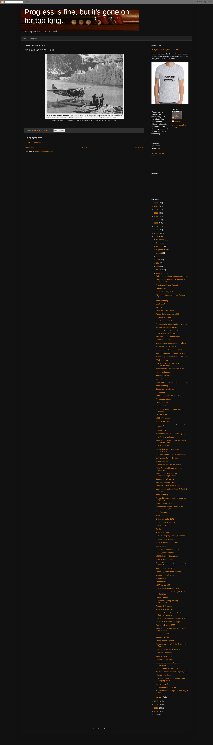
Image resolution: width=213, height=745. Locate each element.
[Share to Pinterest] (64, 130)
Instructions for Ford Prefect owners (170, 369)
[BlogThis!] (57, 130)
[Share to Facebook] (62, 130)
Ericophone (160, 392)
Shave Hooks (161, 578)
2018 (156, 230)
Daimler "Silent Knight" (164, 539)
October (159, 246)
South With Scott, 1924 (165, 609)
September (160, 250)
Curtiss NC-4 (161, 526)
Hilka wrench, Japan (164, 675)
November (160, 243)
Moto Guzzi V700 (162, 637)
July (158, 256)
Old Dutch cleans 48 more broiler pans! (171, 455)
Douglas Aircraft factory (165, 479)
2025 (156, 206)
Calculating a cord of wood (166, 321)
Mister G (177, 122)
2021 (156, 220)
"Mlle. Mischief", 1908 (164, 559)
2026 (156, 203)
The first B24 (161, 430)
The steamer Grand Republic (167, 285)
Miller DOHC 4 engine (164, 656)
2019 (156, 226)
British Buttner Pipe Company (167, 588)
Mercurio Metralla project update (168, 465)
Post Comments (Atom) (44, 152)
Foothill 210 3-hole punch (166, 346)
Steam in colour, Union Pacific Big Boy (170, 434)
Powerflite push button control (167, 549)
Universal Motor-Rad (164, 317)
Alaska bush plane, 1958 (165, 625)
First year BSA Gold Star (165, 482)
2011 (156, 715)
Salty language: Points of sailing (168, 396)
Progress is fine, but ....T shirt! (165, 49)
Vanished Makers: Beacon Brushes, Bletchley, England (170, 614)
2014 (156, 704)
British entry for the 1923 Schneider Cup (171, 356)
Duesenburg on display (165, 389)
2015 (156, 701)
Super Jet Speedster (164, 653)
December (160, 240)
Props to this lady (162, 421)
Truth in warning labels (164, 660)
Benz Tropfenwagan (163, 512)
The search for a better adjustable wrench (172, 324)
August (159, 253)
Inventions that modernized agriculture (171, 343)
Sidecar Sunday (162, 301)
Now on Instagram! (30, 39)
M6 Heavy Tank (162, 415)
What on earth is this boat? (166, 327)
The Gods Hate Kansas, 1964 (167, 486)
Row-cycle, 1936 (162, 532)
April (158, 266)
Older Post (139, 147)
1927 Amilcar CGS (163, 585)
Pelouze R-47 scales (164, 606)
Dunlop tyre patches (163, 684)
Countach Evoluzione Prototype (168, 622)
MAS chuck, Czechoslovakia (167, 458)
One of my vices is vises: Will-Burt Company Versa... (169, 364)
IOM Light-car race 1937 (165, 568)
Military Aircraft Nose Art (165, 641)
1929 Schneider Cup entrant (167, 556)
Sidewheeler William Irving (166, 634)
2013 (156, 708)
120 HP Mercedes (163, 418)
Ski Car (158, 529)
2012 (156, 711)
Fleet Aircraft (161, 288)
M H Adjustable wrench (165, 553)
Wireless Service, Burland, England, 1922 (172, 672)
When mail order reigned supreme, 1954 (171, 382)
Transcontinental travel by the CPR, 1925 (172, 618)
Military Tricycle (162, 402)
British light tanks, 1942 (165, 519)
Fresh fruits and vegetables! (167, 543)
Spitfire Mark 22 (162, 461)
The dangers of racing (164, 399)
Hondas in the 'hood (163, 582)
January (159, 697)
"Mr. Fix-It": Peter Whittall (165, 311)
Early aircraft (161, 406)
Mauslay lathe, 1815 (164, 503)
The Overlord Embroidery (166, 437)
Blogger (117, 729)
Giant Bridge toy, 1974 (164, 292)
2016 (156, 237)
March (159, 270)
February (160, 273)
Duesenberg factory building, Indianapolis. (167, 602)
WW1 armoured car (163, 360)
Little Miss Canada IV (164, 372)
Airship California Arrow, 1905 (167, 314)
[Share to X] (59, 130)
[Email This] (54, 130)
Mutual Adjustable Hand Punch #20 (169, 572)
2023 (156, 213)
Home (84, 147)
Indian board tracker (164, 376)
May (158, 263)
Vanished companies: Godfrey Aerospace (172, 353)
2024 (156, 209)
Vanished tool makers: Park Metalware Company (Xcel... (171, 441)
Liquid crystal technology (165, 522)
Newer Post (29, 147)
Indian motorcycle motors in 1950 (169, 350)
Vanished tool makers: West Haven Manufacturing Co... (169, 508)
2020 (156, 223)
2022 (156, 216)
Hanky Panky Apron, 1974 (166, 687)
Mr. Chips (159, 307)
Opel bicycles (161, 546)
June (158, 260)
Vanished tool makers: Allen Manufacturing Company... (167, 474)
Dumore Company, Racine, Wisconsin (170, 536)
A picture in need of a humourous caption (172, 276)
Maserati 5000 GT (163, 340)
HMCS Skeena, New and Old (167, 668)
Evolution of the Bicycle (165, 575)
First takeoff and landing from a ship (170, 336)
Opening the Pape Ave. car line (168, 649)
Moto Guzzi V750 (162, 446)
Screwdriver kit (161, 379)
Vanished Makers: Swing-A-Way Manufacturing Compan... (168, 332)
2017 (156, 233)
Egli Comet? (160, 304)
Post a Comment (34, 142)
